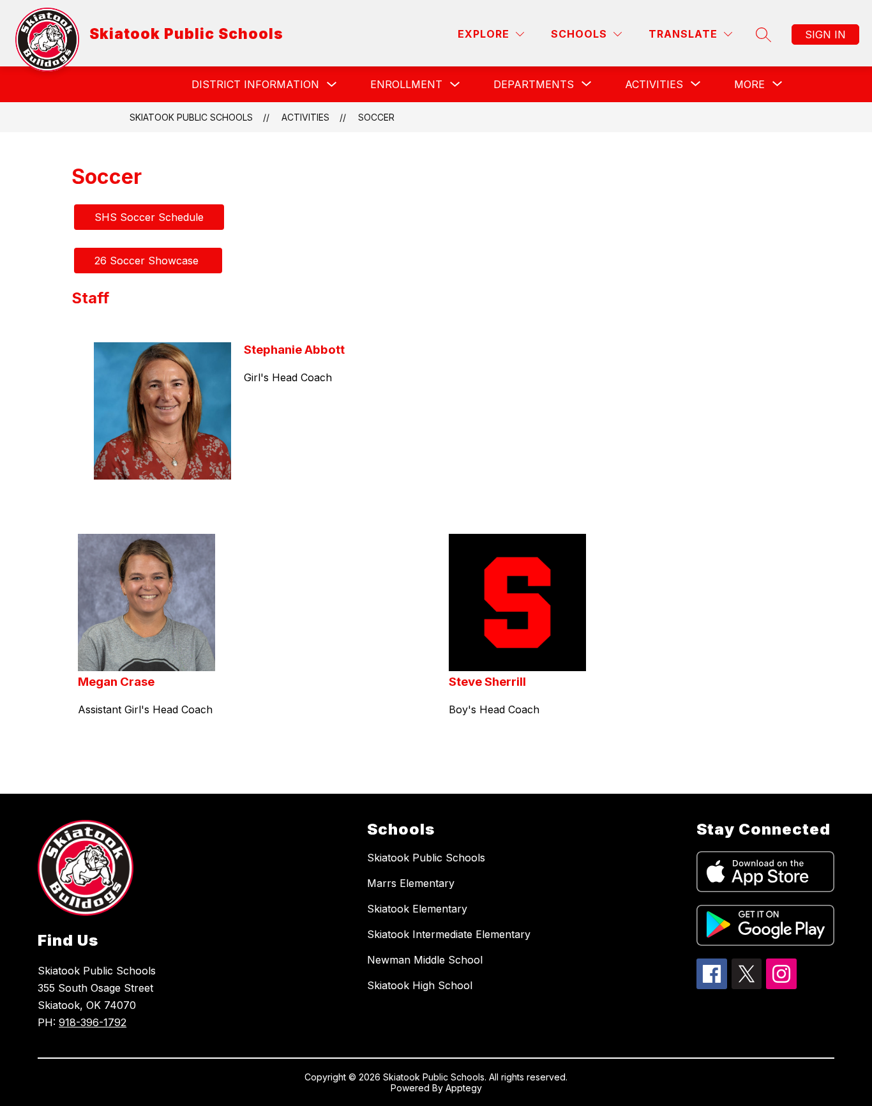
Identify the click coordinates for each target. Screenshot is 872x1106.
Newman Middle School (425, 959)
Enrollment (406, 84)
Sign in (825, 34)
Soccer (376, 117)
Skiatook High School (419, 985)
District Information (255, 84)
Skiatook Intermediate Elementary (448, 934)
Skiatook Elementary (417, 908)
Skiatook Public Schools (191, 117)
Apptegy (464, 1087)
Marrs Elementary (411, 883)
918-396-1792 (92, 1022)
